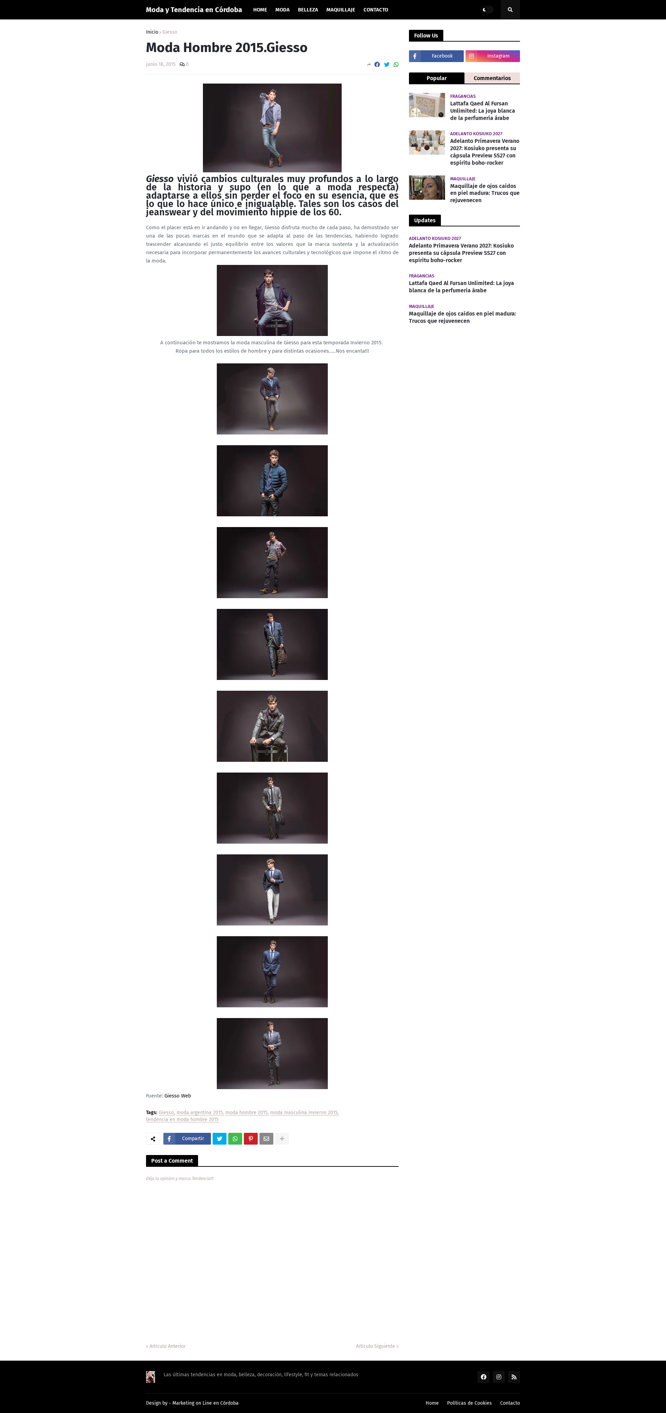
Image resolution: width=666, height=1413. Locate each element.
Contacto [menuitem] (376, 10)
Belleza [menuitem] (308, 10)
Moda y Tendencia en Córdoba (194, 10)
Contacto (510, 1403)
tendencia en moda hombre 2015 (182, 1119)
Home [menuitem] (260, 10)
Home (432, 1403)
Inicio (152, 32)
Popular (437, 78)
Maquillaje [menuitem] (340, 10)
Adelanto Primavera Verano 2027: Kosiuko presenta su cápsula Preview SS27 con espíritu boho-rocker (484, 152)
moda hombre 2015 (246, 1112)
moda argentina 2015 (200, 1112)
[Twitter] (387, 65)
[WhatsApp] (396, 65)
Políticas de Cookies (469, 1403)
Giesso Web (177, 1096)
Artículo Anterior (168, 1346)
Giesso (169, 32)
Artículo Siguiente (375, 1346)
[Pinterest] (251, 1139)
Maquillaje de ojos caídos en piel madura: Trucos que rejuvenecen (485, 193)
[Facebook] (377, 65)
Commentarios (492, 78)
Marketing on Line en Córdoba (205, 1403)
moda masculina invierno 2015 (304, 1112)
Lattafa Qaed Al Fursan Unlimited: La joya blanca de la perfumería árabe (482, 110)
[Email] (266, 1139)
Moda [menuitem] (282, 10)
